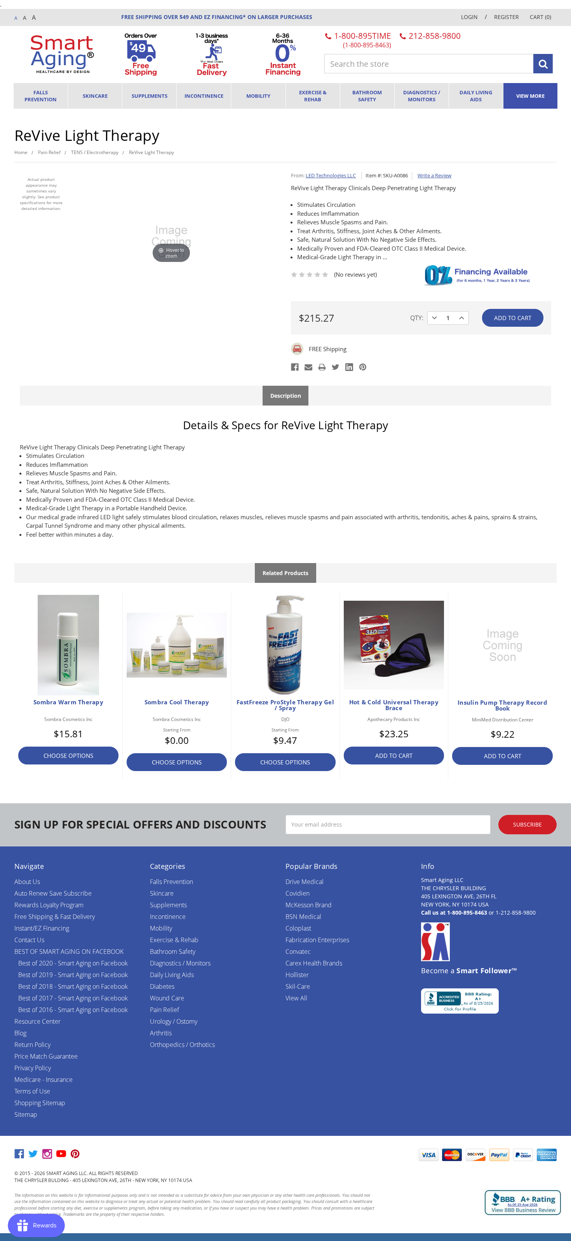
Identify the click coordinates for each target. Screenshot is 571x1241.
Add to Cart (394, 755)
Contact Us (29, 940)
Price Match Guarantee (46, 1056)
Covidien (298, 893)
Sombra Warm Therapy (68, 702)
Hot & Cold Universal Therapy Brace (394, 705)
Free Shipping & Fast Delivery (54, 916)
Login (469, 17)
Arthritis (161, 1033)
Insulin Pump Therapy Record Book (502, 705)
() (540, 17)
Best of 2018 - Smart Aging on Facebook (73, 986)
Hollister (297, 975)
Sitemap (25, 1114)
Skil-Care (298, 986)
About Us (27, 881)
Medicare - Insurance (43, 1079)
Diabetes (162, 986)
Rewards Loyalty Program (49, 905)
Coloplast (298, 928)
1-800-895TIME (361, 39)
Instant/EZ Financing (41, 928)
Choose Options (68, 755)
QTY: (416, 318)
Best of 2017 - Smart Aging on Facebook (73, 998)
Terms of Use (32, 1091)
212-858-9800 (434, 35)
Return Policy (32, 1044)
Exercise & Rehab (313, 96)
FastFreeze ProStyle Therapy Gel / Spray (285, 705)
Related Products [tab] (285, 573)
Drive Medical (305, 881)
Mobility (258, 95)
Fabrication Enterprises (317, 940)
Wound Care (167, 998)
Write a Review (434, 175)
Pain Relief (164, 1009)
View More (530, 95)
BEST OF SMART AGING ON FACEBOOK (69, 951)
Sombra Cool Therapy (176, 702)
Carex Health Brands (314, 963)
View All (296, 998)
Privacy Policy (32, 1068)
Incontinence (204, 95)
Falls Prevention (40, 96)
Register (506, 17)
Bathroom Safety (367, 96)
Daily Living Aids (476, 96)
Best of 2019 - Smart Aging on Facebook (73, 975)
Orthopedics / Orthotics (182, 1044)
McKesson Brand (309, 905)
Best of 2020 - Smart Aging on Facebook (73, 963)
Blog (20, 1033)
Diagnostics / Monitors (421, 96)
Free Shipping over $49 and (161, 17)
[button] (395, 1155)
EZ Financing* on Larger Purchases (257, 17)
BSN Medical (303, 916)
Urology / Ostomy (173, 1021)
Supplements (149, 95)
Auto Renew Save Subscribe (53, 893)
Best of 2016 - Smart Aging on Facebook (73, 1009)
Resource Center (37, 1021)
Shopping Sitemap (39, 1103)
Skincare (95, 95)
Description (285, 395)
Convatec (298, 951)
